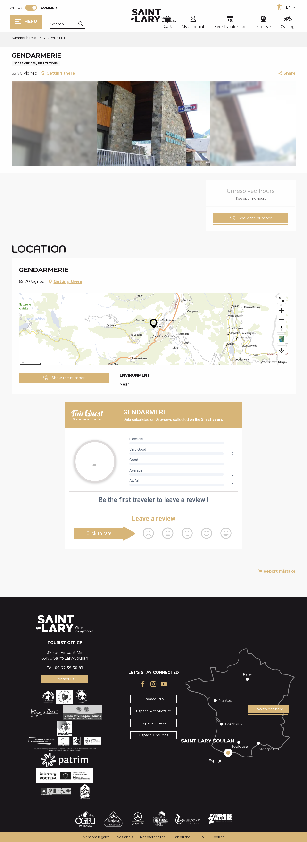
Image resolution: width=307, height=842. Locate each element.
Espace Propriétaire (153, 711)
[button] (67, 24)
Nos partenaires (152, 837)
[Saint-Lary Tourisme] (153, 15)
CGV (201, 837)
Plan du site (181, 837)
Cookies (218, 837)
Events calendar (230, 27)
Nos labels (125, 837)
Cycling (288, 27)
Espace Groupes (153, 735)
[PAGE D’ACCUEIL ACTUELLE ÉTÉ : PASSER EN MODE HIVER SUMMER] (31, 8)
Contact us (64, 679)
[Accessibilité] (279, 7)
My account (193, 27)
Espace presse (153, 723)
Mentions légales (96, 837)
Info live (263, 27)
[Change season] (32, 8)
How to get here (268, 709)
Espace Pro (153, 699)
